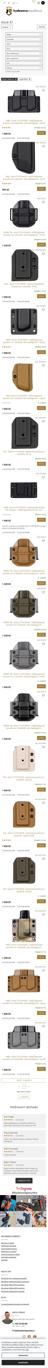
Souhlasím (23, 1362)
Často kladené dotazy (9, 1249)
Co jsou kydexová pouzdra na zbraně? (15, 1304)
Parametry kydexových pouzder (12, 1291)
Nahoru (25, 1097)
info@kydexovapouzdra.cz (24, 1330)
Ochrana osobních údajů (10, 1254)
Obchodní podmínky (8, 1257)
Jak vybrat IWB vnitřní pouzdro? (12, 1285)
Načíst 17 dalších (24, 1080)
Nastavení (23, 1355)
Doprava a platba (7, 1243)
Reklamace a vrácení (8, 1251)
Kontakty (4, 1260)
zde (27, 1350)
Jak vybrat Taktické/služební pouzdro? (15, 1282)
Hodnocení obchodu (24, 1107)
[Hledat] (4, 3)
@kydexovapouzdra (24, 1192)
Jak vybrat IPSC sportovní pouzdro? (14, 1278)
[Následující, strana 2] (24, 1087)
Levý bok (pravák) (8, 138)
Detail (41, 133)
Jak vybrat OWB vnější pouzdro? (13, 1288)
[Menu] (43, 3)
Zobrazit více (24, 1180)
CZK (14, 3)
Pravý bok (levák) (23, 138)
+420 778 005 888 (20, 1324)
